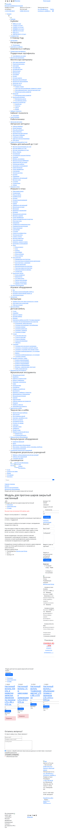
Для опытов (16, 414)
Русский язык (16, 67)
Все (14, 290)
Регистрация (46, 1)
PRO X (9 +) (16, 32)
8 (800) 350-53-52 (24, 11)
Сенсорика (16, 66)
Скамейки (15, 313)
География (16, 74)
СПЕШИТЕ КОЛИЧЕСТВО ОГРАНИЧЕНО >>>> (48, 650)
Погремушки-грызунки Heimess (22, 155)
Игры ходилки (19, 256)
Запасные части (17, 83)
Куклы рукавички (20, 275)
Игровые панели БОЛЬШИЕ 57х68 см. (23, 292)
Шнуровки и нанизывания (20, 166)
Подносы (17, 106)
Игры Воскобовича (18, 130)
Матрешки (16, 209)
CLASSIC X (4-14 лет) (18, 27)
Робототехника (15, 117)
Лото (16, 249)
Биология (15, 93)
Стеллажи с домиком (21, 330)
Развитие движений (18, 441)
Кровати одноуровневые (22, 362)
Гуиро (14, 384)
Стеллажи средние (20, 356)
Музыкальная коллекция (20, 79)
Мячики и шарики (18, 216)
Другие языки (16, 71)
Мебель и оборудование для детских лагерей (25, 455)
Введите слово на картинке (48, 545)
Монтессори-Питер (21, 551)
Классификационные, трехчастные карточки (27, 90)
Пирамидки (16, 176)
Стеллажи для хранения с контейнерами (26, 325)
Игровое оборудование (17, 285)
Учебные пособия (18, 137)
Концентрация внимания (20, 200)
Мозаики (15, 212)
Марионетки (18, 276)
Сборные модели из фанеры (23, 270)
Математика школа (20, 99)
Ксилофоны (16, 387)
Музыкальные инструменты (18, 370)
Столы (14, 311)
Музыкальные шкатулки (19, 214)
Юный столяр (17, 430)
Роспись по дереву (18, 423)
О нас (8, 469)
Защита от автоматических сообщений (47, 554)
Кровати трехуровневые (22, 363)
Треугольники (17, 399)
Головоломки (16, 183)
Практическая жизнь (19, 64)
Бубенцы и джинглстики (19, 378)
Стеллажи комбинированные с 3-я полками (27, 351)
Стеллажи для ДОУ (18, 458)
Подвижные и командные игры (21, 224)
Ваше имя (46, 524)
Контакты (9, 476)
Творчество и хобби (16, 408)
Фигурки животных (18, 238)
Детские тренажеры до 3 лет (21, 150)
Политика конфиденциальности (47, 803)
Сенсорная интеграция (19, 448)
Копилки (15, 202)
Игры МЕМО (18, 252)
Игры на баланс (19, 254)
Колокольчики (17, 385)
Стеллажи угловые (20, 332)
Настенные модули (18, 295)
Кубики (15, 185)
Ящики (17, 109)
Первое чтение (19, 86)
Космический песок (20, 435)
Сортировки (16, 171)
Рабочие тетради (18, 305)
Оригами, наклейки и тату (20, 418)
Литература (14, 297)
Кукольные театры (18, 273)
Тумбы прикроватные (21, 369)
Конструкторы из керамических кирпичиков (27, 261)
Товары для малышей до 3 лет (19, 142)
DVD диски (16, 140)
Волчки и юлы (17, 180)
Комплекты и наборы (17, 47)
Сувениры (15, 425)
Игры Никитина (17, 131)
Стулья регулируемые (21, 341)
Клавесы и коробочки (19, 389)
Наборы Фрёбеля (18, 126)
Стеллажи (15, 344)
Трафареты (16, 428)
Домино (17, 250)
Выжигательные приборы (20, 413)
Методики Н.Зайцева (19, 135)
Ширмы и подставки (21, 283)
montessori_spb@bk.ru (44, 11)
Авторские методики (16, 122)
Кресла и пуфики (17, 315)
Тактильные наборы (18, 164)
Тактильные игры (18, 173)
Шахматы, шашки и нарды (20, 242)
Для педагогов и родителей (20, 303)
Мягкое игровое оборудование (21, 445)
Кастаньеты (16, 391)
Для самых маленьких (19, 62)
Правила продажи (46, 801)
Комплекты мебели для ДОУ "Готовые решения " (26, 320)
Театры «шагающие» (21, 282)
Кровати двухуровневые (22, 360)
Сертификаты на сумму (19, 56)
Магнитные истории (18, 207)
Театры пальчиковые (21, 280)
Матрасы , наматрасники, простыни (25, 367)
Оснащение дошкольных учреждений (21, 450)
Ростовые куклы (19, 278)
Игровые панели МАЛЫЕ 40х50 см (22, 293)
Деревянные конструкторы (22, 259)
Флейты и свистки (18, 404)
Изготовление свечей (19, 416)
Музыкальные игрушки (19, 396)
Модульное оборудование (20, 81)
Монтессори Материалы (21, 463)
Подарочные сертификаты (18, 51)
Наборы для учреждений (20, 456)
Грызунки (15, 157)
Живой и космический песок (21, 432)
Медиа (9, 473)
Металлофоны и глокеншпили (21, 394)
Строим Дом (18, 271)
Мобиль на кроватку (18, 159)
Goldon (20, 466)
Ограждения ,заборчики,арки (23, 323)
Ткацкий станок (17, 426)
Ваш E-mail (46, 528)
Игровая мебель (17, 316)
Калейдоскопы (17, 196)
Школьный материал (19, 97)
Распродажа (14, 40)
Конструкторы (17, 257)
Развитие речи (17, 85)
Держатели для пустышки (20, 162)
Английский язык (17, 69)
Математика (16, 73)
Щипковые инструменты (20, 406)
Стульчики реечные (20, 335)
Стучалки (15, 181)
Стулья (15, 334)
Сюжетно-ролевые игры (19, 233)
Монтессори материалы (17, 58)
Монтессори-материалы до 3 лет (22, 146)
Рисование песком (18, 421)
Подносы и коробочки (19, 102)
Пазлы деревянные (18, 169)
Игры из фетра (17, 195)
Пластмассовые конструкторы (23, 268)
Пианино (15, 403)
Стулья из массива (20, 337)
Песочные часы (17, 221)
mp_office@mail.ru (43, 9)
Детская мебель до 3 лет (20, 148)
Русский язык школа (20, 100)
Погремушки (16, 153)
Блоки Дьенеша (17, 128)
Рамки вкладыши (17, 167)
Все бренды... (22, 468)
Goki (19, 464)
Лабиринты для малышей (20, 178)
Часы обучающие (18, 240)
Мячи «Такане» (17, 152)
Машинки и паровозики (19, 210)
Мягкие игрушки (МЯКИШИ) (21, 160)
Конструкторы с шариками (22, 263)
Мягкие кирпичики (20, 264)
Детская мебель (15, 307)
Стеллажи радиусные (21, 328)
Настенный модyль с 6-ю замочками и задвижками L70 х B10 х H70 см (23, 694)
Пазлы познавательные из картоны (23, 219)
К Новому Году (15, 36)
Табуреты (17, 342)
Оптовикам (10, 475)
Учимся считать (17, 236)
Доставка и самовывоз (35, 768)
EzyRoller (13, 19)
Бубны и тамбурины (18, 380)
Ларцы (17, 107)
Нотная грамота (17, 78)
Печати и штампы (18, 419)
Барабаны (15, 377)
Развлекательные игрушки (20, 226)
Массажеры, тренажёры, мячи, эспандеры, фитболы (27, 447)
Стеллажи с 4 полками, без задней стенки (26, 349)
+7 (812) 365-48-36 (10, 11)
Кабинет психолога (16, 111)
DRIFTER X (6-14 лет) (18, 31)
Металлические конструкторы (23, 266)
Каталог (9, 14)
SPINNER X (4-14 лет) (18, 29)
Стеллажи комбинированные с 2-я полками (27, 355)
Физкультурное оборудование (19, 437)
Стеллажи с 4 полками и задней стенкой (26, 348)
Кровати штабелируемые (22, 365)
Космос (15, 76)
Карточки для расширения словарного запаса (28, 88)
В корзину (47, 517)
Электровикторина (18, 191)
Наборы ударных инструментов (22, 401)
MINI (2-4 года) (17, 24)
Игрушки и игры (15, 187)
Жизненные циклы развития (23, 92)
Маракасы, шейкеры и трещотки (22, 392)
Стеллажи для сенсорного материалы (25, 346)
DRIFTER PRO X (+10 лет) (19, 34)
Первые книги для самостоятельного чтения (25, 301)
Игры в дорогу (19, 247)
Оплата (34, 764)
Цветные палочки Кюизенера (21, 138)
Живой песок (18, 433)
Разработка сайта (48, 798)
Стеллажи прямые (20, 327)
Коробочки (18, 104)
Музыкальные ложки (19, 375)
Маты (14, 443)
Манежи (15, 318)
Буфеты (17, 353)
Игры (14, 245)
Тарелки (15, 397)
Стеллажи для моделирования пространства (25, 321)
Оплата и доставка (12, 471)
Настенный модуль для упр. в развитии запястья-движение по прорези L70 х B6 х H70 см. (10, 695)
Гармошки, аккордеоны (19, 382)
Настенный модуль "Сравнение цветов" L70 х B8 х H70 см (35, 692)
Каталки (15, 174)
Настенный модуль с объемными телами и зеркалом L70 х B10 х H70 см (48, 693)
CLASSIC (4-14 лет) (18, 25)
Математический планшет (20, 133)
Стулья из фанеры (20, 339)
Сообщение (47, 533)
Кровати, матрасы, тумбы (20, 358)
